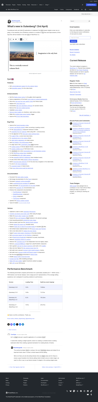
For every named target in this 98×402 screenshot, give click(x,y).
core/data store (21, 241)
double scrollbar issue (17, 149)
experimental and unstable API (21, 183)
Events (60, 380)
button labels (18, 110)
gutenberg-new (30, 318)
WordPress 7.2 (73, 68)
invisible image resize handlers (23, 114)
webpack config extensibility (22, 181)
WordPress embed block (20, 153)
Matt (77, 380)
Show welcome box (86, 14)
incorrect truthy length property (31, 250)
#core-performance (76, 102)
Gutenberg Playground (29, 211)
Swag (60, 385)
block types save (36, 228)
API (23, 187)
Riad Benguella (16, 21)
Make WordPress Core (13, 9)
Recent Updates (74, 49)
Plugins (25, 382)
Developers (43, 382)
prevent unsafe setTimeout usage (27, 252)
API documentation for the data (27, 185)
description (35, 159)
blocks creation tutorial (23, 200)
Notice (15, 196)
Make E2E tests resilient (16, 261)
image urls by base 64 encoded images (24, 226)
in (19, 136)
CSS (42, 226)
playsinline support (17, 88)
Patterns (25, 385)
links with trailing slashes (24, 155)
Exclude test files (14, 258)
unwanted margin (16, 166)
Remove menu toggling (16, 112)
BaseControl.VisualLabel (19, 237)
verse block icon (20, 103)
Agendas (72, 94)
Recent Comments (75, 52)
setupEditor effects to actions (22, 239)
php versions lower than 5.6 (30, 248)
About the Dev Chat (75, 92)
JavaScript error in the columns (19, 138)
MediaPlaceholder (18, 194)
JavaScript (14, 151)
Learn (42, 378)
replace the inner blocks (30, 231)
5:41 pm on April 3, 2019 (22, 334)
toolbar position (15, 146)
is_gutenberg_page (25, 144)
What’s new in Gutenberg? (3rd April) (27, 26)
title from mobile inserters (23, 108)
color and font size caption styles (24, 101)
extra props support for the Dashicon (22, 235)
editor (19, 216)
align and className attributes (24, 105)
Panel (29, 179)
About (7, 378)
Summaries (78, 94)
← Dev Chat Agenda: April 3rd (17, 367)
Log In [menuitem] (91, 1)
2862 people (73, 186)
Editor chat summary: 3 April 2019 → (51, 367)
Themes (25, 380)
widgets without (28, 159)
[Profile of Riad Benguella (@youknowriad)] (9, 22)
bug (43, 32)
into (24, 224)
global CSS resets (18, 224)
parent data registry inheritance (22, 233)
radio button (14, 140)
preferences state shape (29, 220)
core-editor (10, 318)
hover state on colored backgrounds (37, 99)
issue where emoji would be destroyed (23, 168)
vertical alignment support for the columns (23, 86)
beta (28, 34)
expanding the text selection (19, 131)
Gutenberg (43, 350)
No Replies (72, 54)
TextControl (16, 198)
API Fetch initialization (21, 164)
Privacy (7, 385)
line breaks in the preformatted (21, 142)
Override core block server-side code (19, 213)
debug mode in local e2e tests (22, 256)
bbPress (78, 382)
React (27, 218)
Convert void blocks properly (17, 127)
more (27, 216)
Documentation (44, 380)
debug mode (34, 254)
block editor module (22, 177)
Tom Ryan (13, 334)
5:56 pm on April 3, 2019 (28, 347)
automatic (19, 187)
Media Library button (19, 97)
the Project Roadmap (82, 70)
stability (44, 246)
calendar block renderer (31, 222)
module (24, 216)
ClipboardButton (18, 129)
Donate (61, 382)
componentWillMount (19, 243)
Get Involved (62, 378)
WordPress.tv (44, 385)
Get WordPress (91, 4)
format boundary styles (22, 125)
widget (16, 337)
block (42, 30)
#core (73, 89)
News (7, 380)
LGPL (13, 263)
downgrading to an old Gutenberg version (34, 151)
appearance (21, 140)
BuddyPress (79, 385)
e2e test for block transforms (25, 246)
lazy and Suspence (21, 218)
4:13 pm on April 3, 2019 (17, 22)
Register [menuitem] (95, 1)
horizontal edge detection (20, 161)
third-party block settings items (31, 134)
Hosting (7, 382)
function (43, 228)
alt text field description (22, 116)
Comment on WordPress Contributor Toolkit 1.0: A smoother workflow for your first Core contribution (81, 130)
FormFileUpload (17, 192)
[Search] (89, 21)
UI (23, 30)
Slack (85, 83)
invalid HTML (15, 136)
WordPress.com (80, 378)
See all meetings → (85, 115)
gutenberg (19, 254)
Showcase (25, 378)
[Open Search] (82, 4)
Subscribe (73, 41)
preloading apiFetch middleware (22, 157)
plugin (32, 144)
